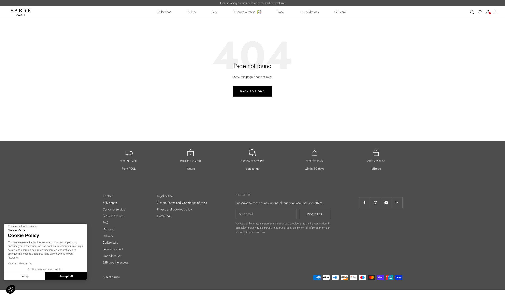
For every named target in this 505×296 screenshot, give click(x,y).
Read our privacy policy (286, 228)
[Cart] (495, 12)
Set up (25, 276)
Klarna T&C (164, 216)
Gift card (108, 229)
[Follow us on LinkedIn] (397, 202)
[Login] (488, 12)
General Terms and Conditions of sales (182, 202)
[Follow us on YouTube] (386, 202)
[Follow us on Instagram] (375, 202)
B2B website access (115, 262)
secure (190, 168)
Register (315, 214)
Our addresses (112, 256)
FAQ (105, 222)
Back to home (252, 91)
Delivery (108, 236)
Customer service (114, 209)
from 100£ (129, 168)
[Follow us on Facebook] (364, 202)
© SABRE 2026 (111, 277)
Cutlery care (110, 242)
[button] (11, 289)
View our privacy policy (20, 263)
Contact (108, 196)
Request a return (113, 216)
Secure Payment (113, 249)
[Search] (472, 12)
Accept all (66, 276)
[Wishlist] (480, 12)
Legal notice (165, 196)
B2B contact (110, 202)
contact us (252, 168)
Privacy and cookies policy (174, 209)
